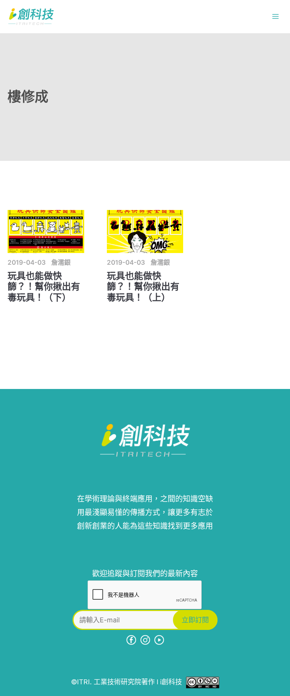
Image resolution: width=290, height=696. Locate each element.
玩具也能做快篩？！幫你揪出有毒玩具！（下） (44, 286)
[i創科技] (31, 16)
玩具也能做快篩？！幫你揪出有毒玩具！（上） (143, 286)
